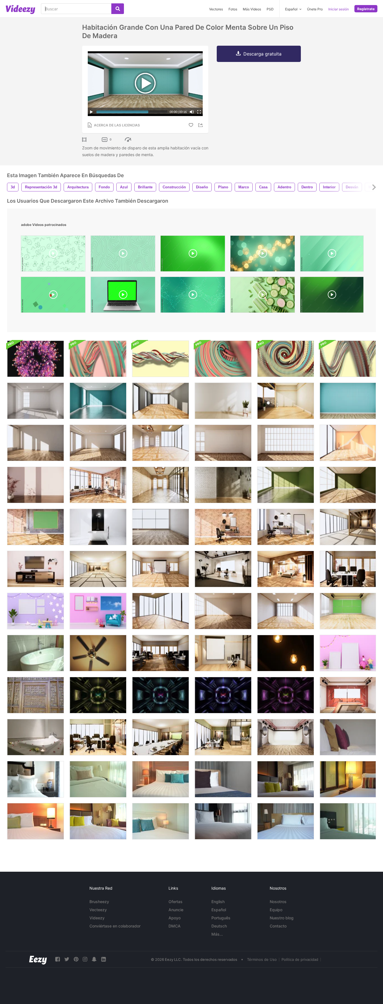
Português (220, 917)
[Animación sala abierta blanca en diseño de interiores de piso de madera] (285, 401)
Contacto (278, 926)
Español (218, 909)
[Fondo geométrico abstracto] (98, 359)
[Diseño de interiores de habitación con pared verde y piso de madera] (348, 485)
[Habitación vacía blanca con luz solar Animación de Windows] (35, 401)
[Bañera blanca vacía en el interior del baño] (35, 653)
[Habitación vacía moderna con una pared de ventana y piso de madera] (285, 443)
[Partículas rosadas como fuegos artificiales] (35, 359)
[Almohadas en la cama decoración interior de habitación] (98, 779)
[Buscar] (117, 8)
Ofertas (176, 901)
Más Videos (252, 9)
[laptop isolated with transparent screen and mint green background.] (123, 296)
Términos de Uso (262, 959)
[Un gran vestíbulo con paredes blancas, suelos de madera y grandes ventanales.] (223, 611)
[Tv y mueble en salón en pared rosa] (35, 569)
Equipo (276, 909)
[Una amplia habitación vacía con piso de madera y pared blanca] (35, 443)
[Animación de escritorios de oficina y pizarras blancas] (223, 653)
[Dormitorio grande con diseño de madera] (285, 569)
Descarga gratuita (262, 54)
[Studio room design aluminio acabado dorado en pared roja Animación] (348, 695)
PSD (270, 9)
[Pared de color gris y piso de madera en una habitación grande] (160, 401)
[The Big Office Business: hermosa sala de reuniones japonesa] (160, 737)
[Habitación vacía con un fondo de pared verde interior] (285, 485)
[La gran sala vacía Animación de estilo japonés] (98, 569)
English (218, 901)
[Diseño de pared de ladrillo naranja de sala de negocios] (98, 485)
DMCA (175, 926)
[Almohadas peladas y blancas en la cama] (348, 779)
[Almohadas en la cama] (160, 779)
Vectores (216, 9)
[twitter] (66, 959)
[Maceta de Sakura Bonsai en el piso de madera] (35, 485)
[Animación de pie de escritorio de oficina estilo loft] (285, 527)
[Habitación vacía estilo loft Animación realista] (223, 485)
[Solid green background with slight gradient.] (331, 296)
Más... (217, 934)
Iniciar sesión (338, 9)
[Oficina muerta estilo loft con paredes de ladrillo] (160, 485)
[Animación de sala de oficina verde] (98, 737)
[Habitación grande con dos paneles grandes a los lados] (98, 443)
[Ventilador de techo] (98, 653)
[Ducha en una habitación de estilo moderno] (98, 527)
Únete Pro (315, 9)
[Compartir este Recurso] (201, 125)
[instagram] (85, 959)
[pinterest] (76, 959)
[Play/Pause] (91, 112)
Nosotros (278, 901)
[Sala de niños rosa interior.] (348, 653)
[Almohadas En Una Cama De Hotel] (348, 737)
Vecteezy (98, 909)
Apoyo (175, 917)
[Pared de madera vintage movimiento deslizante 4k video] (35, 695)
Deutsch (219, 926)
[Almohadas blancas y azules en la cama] (160, 821)
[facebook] (57, 959)
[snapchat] (94, 959)
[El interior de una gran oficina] (160, 653)
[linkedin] (103, 959)
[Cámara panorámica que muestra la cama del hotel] (98, 821)
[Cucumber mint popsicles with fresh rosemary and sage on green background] (262, 296)
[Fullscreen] (199, 112)
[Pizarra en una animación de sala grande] (160, 569)
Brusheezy (99, 901)
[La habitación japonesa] (348, 527)
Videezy (97, 917)
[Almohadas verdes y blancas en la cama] (35, 821)
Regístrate (366, 9)
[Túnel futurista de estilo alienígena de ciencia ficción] (98, 695)
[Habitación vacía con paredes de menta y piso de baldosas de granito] (98, 401)
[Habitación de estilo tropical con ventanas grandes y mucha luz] (160, 443)
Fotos (233, 9)
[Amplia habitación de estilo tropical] (160, 527)
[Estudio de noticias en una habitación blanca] (223, 569)
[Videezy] (20, 9)
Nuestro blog (282, 917)
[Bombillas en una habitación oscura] (285, 653)
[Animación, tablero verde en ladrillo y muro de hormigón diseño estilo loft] (35, 527)
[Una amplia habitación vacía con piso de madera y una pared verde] (348, 401)
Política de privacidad (300, 959)
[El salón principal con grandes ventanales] (160, 611)
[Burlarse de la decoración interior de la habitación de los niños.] (35, 611)
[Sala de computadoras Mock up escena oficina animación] (348, 569)
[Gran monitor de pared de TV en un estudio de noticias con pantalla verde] (348, 611)
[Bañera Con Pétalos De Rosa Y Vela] (35, 737)
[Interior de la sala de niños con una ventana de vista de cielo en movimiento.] (98, 611)
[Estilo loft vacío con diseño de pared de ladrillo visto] (223, 527)
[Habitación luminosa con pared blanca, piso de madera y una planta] (223, 401)
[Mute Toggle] (192, 112)
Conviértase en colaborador (114, 926)
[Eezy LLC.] (38, 959)
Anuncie (176, 909)
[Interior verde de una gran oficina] (223, 737)
